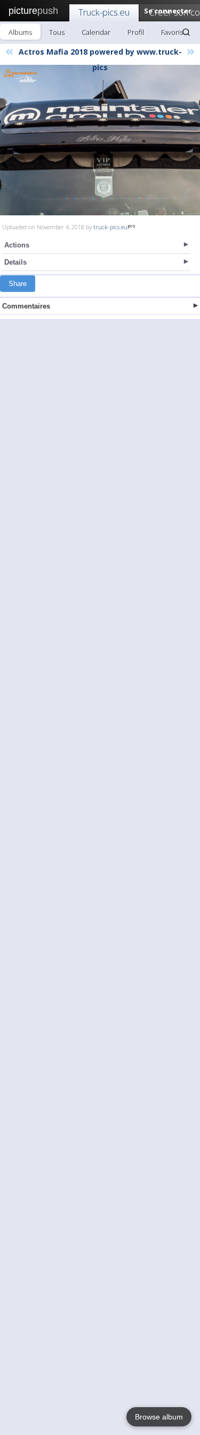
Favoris (172, 32)
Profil (135, 32)
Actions (16, 245)
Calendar (96, 32)
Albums (20, 32)
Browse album (159, 1417)
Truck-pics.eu (104, 12)
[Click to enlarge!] (100, 140)
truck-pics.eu (110, 227)
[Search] (186, 32)
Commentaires (26, 306)
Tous (57, 32)
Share (18, 284)
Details (15, 262)
